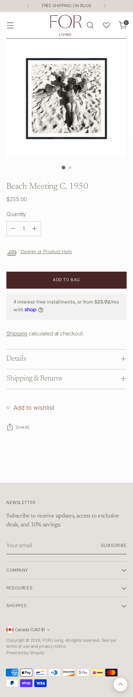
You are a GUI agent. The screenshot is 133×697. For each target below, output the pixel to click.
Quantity (16, 214)
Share (23, 427)
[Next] (104, 6)
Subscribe (114, 545)
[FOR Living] (66, 25)
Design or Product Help (46, 251)
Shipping (16, 333)
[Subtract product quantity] (13, 229)
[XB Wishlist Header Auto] (106, 25)
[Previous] (28, 6)
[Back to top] (120, 684)
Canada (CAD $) (30, 629)
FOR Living (53, 640)
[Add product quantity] (34, 229)
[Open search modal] (90, 25)
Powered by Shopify (25, 652)
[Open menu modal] (10, 25)
